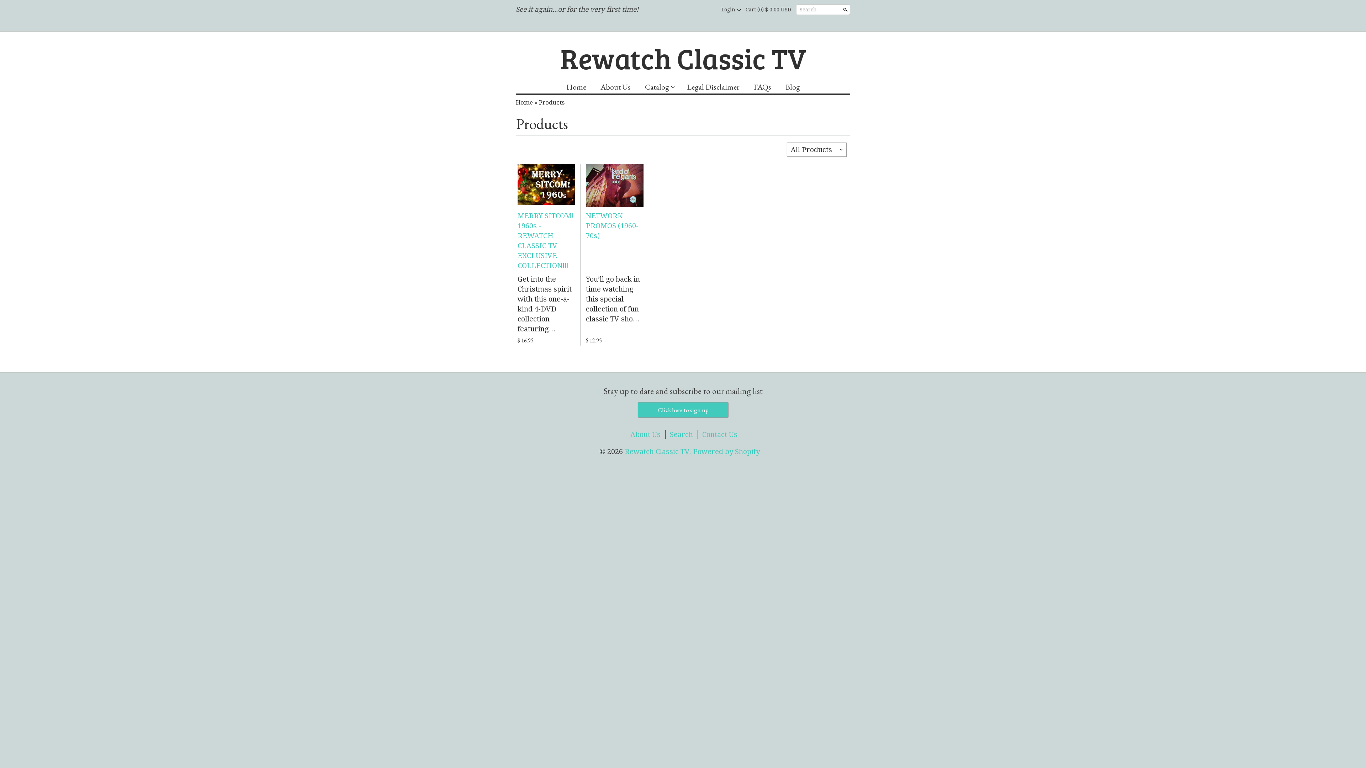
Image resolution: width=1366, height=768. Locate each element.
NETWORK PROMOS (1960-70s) (612, 226)
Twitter (695, 10)
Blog (792, 87)
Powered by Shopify (726, 451)
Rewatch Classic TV (683, 58)
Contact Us (719, 434)
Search (808, 9)
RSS (671, 10)
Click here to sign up (683, 410)
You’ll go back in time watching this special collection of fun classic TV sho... (613, 299)
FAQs (762, 87)
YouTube (707, 10)
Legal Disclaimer (713, 87)
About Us (615, 87)
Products (552, 102)
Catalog (657, 87)
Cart (768, 9)
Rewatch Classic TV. (659, 451)
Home (576, 87)
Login (728, 9)
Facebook (683, 10)
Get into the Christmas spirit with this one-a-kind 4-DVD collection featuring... (545, 304)
